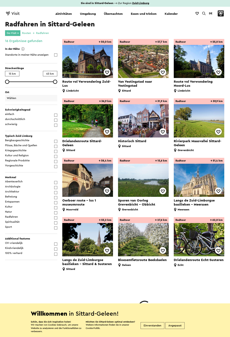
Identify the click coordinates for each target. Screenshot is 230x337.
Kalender (171, 13)
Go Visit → (13, 33)
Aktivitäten (63, 13)
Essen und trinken (144, 13)
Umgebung (88, 13)
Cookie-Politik (93, 328)
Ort (7, 92)
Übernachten (113, 13)
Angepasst (175, 325)
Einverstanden (152, 325)
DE (210, 13)
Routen (26, 33)
